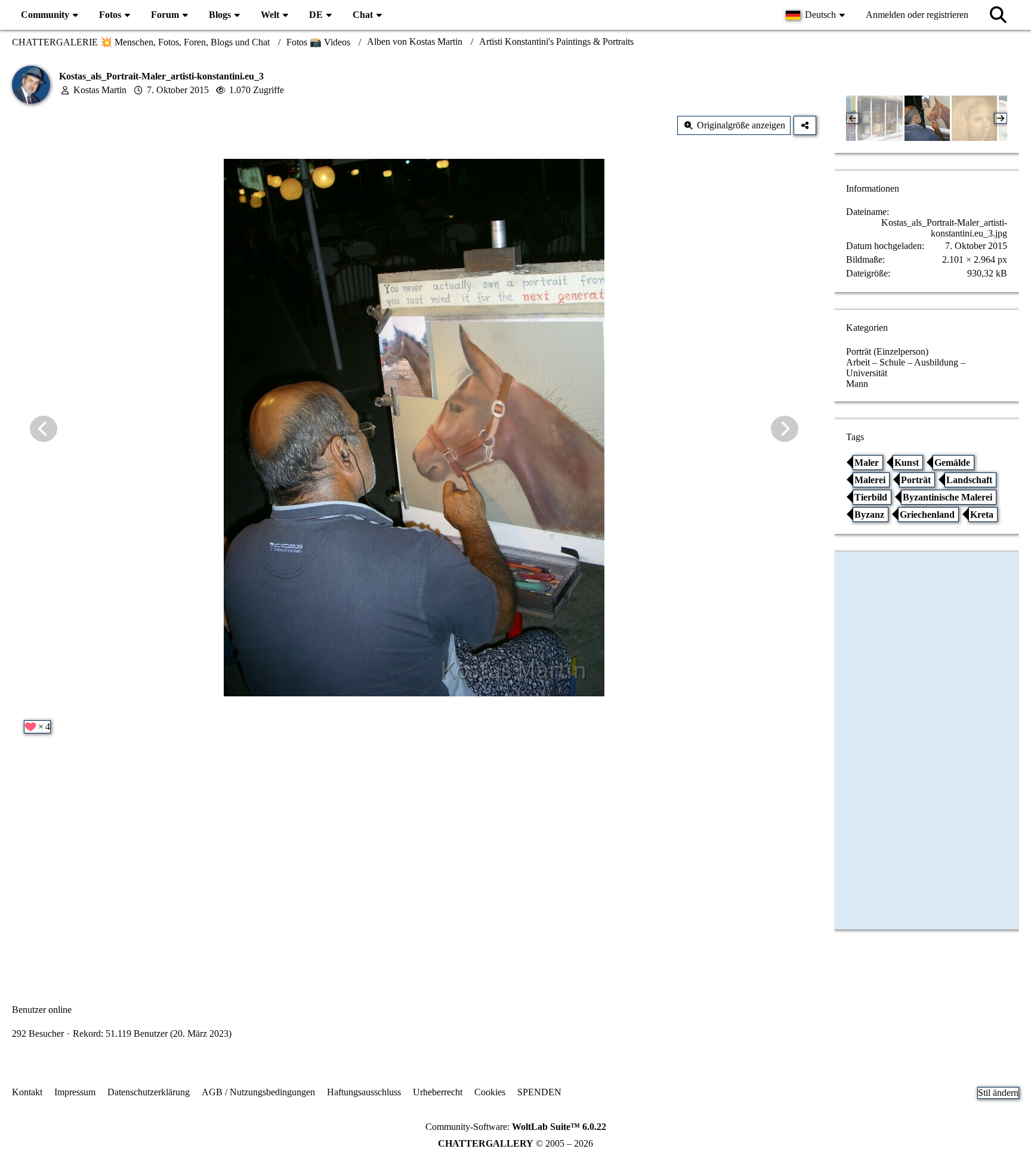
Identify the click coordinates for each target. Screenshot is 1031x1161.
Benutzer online (42, 1010)
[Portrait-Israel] (974, 118)
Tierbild (870, 497)
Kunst (906, 462)
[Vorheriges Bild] (43, 429)
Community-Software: (515, 1127)
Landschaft (969, 480)
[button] (817, 15)
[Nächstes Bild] (784, 429)
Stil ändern (998, 1093)
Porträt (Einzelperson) (887, 351)
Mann (857, 384)
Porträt (916, 480)
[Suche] (998, 15)
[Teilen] (805, 125)
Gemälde (952, 462)
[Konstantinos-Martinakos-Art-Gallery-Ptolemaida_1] (880, 118)
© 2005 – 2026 (515, 1143)
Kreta (981, 514)
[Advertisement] (414, 864)
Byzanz (869, 514)
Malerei (869, 480)
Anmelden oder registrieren (917, 15)
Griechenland (927, 514)
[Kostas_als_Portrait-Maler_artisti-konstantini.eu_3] (927, 118)
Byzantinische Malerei (947, 497)
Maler (866, 462)
